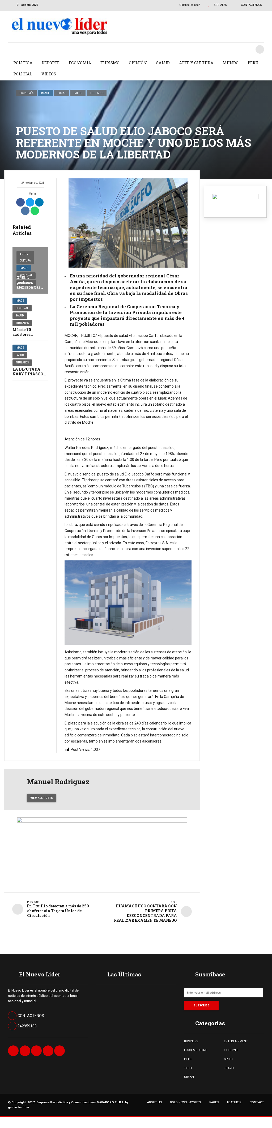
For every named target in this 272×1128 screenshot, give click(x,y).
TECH (188, 1068)
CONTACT (257, 1102)
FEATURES (234, 1102)
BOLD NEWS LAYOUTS (185, 1102)
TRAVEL (229, 1068)
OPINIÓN (138, 62)
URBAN (189, 1077)
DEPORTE (51, 62)
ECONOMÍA (80, 62)
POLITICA (22, 62)
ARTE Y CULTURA (196, 62)
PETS (187, 1059)
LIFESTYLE (231, 1050)
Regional (22, 308)
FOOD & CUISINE (195, 1050)
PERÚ (253, 62)
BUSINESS (191, 1041)
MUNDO (231, 62)
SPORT (228, 1059)
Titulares (96, 93)
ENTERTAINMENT (236, 1041)
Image (45, 93)
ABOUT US (154, 1102)
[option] (128, 223)
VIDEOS (48, 73)
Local (61, 93)
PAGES (214, 1102)
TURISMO (110, 62)
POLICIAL (22, 73)
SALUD (163, 62)
